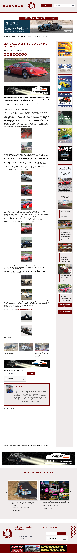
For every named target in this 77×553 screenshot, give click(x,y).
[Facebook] (5, 54)
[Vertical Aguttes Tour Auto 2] (65, 191)
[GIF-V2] (65, 142)
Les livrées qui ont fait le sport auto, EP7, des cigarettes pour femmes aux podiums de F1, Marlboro (66, 235)
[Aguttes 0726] (38, 33)
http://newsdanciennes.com (21, 390)
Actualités (14, 36)
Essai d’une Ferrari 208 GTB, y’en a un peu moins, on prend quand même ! (66, 213)
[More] (25, 54)
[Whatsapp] (22, 54)
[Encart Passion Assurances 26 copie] (65, 106)
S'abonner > (31, 373)
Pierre (58, 506)
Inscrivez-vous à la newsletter (53, 530)
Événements (48, 508)
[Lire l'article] (22, 490)
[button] (26, 134)
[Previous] (6, 492)
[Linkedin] (19, 54)
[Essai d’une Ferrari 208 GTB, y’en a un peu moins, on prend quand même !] (65, 204)
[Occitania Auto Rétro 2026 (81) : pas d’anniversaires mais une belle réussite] (65, 288)
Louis (27, 507)
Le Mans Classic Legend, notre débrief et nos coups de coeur (56, 503)
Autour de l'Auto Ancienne (25, 536)
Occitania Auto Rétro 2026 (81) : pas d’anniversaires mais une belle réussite (66, 297)
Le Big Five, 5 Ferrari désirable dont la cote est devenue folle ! (66, 278)
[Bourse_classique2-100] (65, 72)
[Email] (16, 54)
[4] (38, 552)
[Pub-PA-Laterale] (65, 313)
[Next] (70, 492)
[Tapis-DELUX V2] (65, 124)
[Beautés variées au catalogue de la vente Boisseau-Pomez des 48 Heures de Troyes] (65, 247)
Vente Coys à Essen (24, 352)
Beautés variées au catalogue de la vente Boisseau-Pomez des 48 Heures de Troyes (66, 257)
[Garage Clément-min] (65, 160)
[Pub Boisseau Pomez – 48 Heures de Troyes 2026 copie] (65, 56)
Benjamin (19, 50)
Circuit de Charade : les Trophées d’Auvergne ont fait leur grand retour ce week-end (24, 504)
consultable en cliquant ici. (24, 309)
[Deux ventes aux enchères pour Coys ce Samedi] (11, 347)
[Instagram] (11, 54)
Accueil (6, 36)
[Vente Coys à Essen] (26, 347)
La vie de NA (22, 538)
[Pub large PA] (38, 19)
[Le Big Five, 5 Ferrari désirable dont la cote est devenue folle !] (65, 269)
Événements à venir (24, 534)
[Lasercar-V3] (27, 94)
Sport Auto (16, 510)
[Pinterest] (14, 54)
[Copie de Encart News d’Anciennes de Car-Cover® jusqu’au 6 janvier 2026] (65, 90)
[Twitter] (8, 54)
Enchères (21, 532)
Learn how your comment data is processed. (36, 445)
